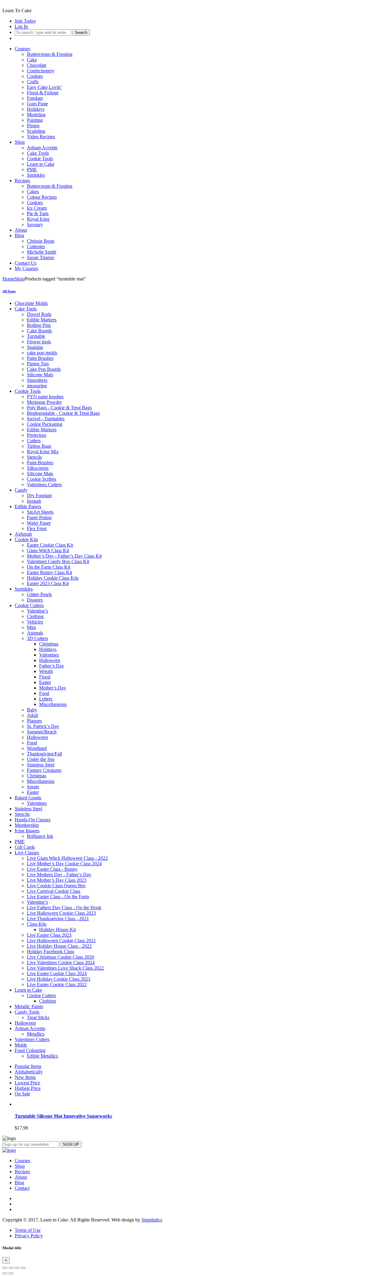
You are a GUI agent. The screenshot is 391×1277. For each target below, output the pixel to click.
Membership (27, 825)
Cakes (33, 191)
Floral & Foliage (43, 92)
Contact (22, 1188)
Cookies (35, 76)
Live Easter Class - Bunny (52, 869)
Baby (32, 709)
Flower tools (39, 341)
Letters (45, 698)
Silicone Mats (40, 374)
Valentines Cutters (44, 484)
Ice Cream (37, 208)
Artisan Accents (42, 147)
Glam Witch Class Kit (48, 550)
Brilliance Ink (40, 836)
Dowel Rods (39, 314)
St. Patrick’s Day (43, 726)
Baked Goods (28, 797)
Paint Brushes (40, 358)
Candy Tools (27, 1012)
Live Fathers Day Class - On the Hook (64, 907)
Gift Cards (25, 847)
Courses (22, 48)
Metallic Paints (29, 1006)
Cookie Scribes (41, 479)
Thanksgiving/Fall (44, 753)
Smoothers (37, 380)
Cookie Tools (40, 158)
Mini (31, 627)
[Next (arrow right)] (11, 1273)
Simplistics (151, 1219)
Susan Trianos (40, 257)
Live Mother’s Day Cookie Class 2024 (64, 863)
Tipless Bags (39, 446)
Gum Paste (37, 103)
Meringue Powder (44, 402)
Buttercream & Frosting (49, 54)
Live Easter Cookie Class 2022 (57, 984)
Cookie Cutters (29, 605)
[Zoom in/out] (23, 1268)
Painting (35, 120)
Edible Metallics (42, 1055)
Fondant (35, 98)
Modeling (36, 114)
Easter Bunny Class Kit (49, 572)
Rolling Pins (39, 325)
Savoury (35, 224)
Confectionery (40, 70)
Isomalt (34, 501)
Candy (21, 490)
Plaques (34, 720)
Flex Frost (36, 528)
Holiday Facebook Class (50, 951)
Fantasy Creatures (44, 770)
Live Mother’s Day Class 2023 (56, 880)
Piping (33, 125)
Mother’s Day (52, 687)
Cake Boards (39, 330)
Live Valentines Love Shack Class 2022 (65, 968)
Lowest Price (27, 1082)
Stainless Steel (40, 764)
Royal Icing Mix (43, 451)
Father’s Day (51, 665)
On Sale (22, 1093)
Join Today (25, 21)
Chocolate (36, 65)
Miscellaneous (53, 704)
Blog (19, 235)
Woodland (37, 748)
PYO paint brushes (45, 396)
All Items (9, 291)
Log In (21, 26)
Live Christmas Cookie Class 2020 (60, 957)
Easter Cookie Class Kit (50, 545)
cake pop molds (42, 352)
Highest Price (28, 1088)
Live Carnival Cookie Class (53, 891)
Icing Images (27, 830)
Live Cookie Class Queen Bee (56, 885)
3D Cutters (37, 638)
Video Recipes (41, 136)
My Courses (26, 268)
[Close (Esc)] (4, 1268)
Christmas (48, 643)
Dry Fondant (39, 495)
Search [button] (81, 32)
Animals (35, 632)
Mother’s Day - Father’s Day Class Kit (64, 556)
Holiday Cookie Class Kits (53, 578)
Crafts (32, 81)
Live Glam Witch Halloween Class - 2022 (67, 858)
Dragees (35, 599)
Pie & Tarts (38, 213)
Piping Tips (38, 363)
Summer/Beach (42, 731)
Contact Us (25, 263)
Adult (32, 715)
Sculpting (36, 131)
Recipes (22, 180)
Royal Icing (38, 219)
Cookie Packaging (44, 424)
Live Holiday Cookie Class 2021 (58, 979)
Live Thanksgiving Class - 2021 (58, 918)
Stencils (34, 457)
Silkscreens (38, 468)
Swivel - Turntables (45, 418)
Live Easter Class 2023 (49, 935)
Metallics (35, 1033)
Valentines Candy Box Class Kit (58, 561)
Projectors (36, 435)
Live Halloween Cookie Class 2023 (61, 913)
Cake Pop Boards (44, 369)
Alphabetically (29, 1071)
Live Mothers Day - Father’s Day (59, 874)
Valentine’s (37, 610)
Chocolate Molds (31, 303)
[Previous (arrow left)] (4, 1273)
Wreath (46, 671)
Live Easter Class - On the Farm (58, 896)
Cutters (34, 440)
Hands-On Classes (32, 819)
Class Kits (36, 924)
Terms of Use (28, 1230)
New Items (25, 1077)
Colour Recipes (42, 197)
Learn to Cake (40, 164)
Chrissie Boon (40, 241)
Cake (32, 59)
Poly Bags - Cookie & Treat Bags (59, 407)
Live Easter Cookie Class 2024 (57, 973)
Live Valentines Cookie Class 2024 (61, 962)
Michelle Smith (41, 252)
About (21, 230)
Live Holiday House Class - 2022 (59, 946)
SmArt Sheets (40, 512)
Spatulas (35, 347)
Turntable (36, 336)
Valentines (49, 654)
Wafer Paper (39, 523)
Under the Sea (40, 759)
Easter (45, 682)
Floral (44, 676)
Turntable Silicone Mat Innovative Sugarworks (63, 1116)
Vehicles (35, 621)
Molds (21, 1044)
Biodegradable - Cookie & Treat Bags (63, 413)
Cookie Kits (26, 539)
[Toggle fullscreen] (17, 1268)
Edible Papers (28, 506)
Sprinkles (36, 175)
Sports (33, 786)
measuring (37, 385)
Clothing (35, 616)
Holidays (35, 109)
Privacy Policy (29, 1235)
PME (32, 169)
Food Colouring (30, 1050)
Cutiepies (36, 246)
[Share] (11, 1268)
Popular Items (28, 1066)
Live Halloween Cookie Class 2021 (61, 940)
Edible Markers (42, 319)
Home (8, 278)
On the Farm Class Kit (48, 567)
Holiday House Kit (57, 929)
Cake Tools (38, 153)
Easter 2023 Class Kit (48, 583)
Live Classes (27, 852)
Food (44, 693)
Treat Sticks (38, 1017)
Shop (20, 142)
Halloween (49, 660)
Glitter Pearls (39, 594)
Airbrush (23, 534)
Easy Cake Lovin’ (44, 87)
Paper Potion (39, 517)
